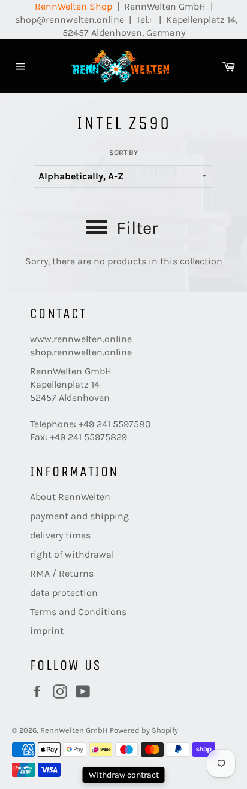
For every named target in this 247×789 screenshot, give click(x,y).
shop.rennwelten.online (81, 352)
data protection (64, 592)
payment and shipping (79, 516)
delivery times (60, 535)
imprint (47, 630)
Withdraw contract (124, 775)
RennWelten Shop (73, 6)
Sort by (123, 152)
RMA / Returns (62, 573)
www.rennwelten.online (81, 339)
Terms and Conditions (78, 611)
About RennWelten (70, 496)
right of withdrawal (72, 554)
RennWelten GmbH (74, 730)
